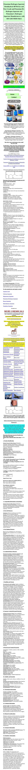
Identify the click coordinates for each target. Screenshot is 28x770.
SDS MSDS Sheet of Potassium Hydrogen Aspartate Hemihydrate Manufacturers (14, 156)
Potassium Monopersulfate (18, 380)
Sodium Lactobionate (19, 387)
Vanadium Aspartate (8, 306)
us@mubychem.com (16, 324)
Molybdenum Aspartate (8, 303)
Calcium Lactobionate (8, 360)
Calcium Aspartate (7, 294)
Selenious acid (6, 382)
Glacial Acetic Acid (8, 369)
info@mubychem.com (16, 319)
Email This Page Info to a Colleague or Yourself (16, 87)
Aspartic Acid (6, 291)
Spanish (14, 159)
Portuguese (14, 163)
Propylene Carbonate (8, 380)
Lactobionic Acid (18, 369)
